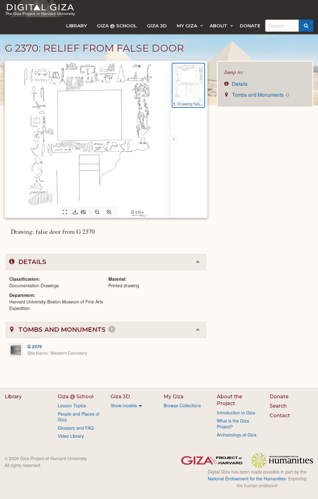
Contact (280, 415)
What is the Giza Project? (233, 423)
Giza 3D (157, 26)
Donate (250, 26)
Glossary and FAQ (76, 428)
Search (278, 406)
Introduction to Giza (236, 412)
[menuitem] (76, 25)
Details (239, 83)
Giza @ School (117, 26)
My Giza (187, 26)
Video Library (71, 436)
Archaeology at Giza (237, 435)
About (218, 26)
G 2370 (34, 346)
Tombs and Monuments (259, 94)
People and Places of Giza (78, 417)
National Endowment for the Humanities (247, 478)
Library (76, 26)
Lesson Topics (72, 405)
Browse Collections (182, 405)
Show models (124, 405)
